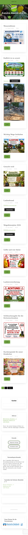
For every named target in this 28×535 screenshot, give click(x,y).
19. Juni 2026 (9, 227)
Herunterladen (15, 80)
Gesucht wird (9, 167)
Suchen (14, 401)
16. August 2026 (9, 28)
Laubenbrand (9, 200)
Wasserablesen (9, 26)
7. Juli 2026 (8, 169)
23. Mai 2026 (9, 252)
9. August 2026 (9, 60)
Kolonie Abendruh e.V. (14, 13)
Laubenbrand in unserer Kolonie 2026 (10, 205)
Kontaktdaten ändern (14, 446)
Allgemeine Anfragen (14, 442)
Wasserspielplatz (6, 80)
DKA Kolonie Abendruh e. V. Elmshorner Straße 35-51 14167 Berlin (10, 420)
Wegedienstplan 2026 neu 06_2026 (9, 230)
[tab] (9, 17)
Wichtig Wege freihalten (13, 134)
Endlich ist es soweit (12, 58)
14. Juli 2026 (9, 136)
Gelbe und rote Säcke (12, 250)
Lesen (8, 48)
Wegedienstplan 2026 (12, 225)
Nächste (10, 387)
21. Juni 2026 (9, 202)
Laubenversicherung (12, 282)
